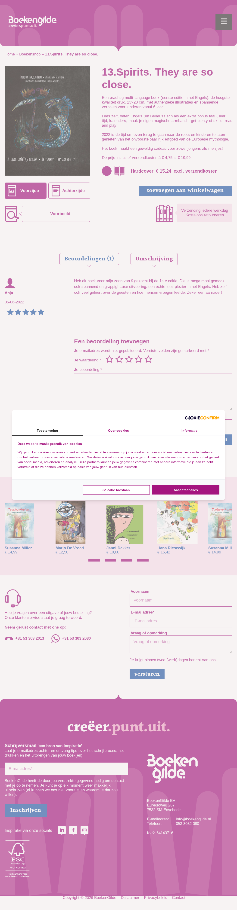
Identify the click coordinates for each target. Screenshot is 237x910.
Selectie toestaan (116, 490)
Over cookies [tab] (118, 430)
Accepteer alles (186, 490)
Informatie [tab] (189, 430)
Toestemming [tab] (47, 430)
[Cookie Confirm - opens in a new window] (202, 417)
